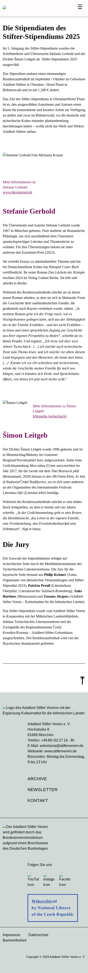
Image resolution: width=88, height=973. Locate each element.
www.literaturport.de (17, 192)
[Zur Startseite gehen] (42, 8)
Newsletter (43, 789)
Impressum (11, 935)
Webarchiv (42, 901)
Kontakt (38, 800)
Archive (37, 778)
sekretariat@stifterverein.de (61, 746)
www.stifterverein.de (60, 751)
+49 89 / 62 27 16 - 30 (57, 740)
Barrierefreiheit (14, 940)
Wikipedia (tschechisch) (50, 416)
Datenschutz (38, 935)
